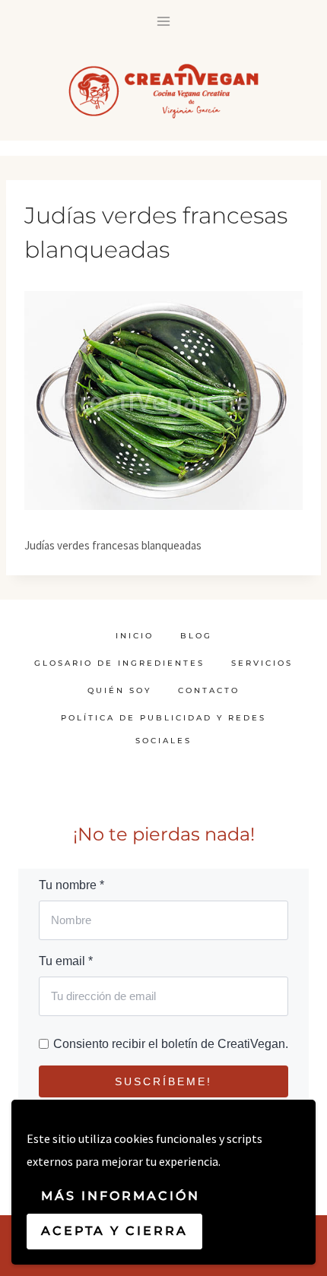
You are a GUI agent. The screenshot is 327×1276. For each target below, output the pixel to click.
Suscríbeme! (163, 1081)
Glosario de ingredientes (119, 663)
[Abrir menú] (164, 21)
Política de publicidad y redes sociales (163, 729)
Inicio (135, 636)
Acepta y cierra (114, 1231)
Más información (120, 1196)
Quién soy (119, 690)
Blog (196, 636)
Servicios (262, 663)
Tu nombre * (71, 885)
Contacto (209, 690)
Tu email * (66, 961)
